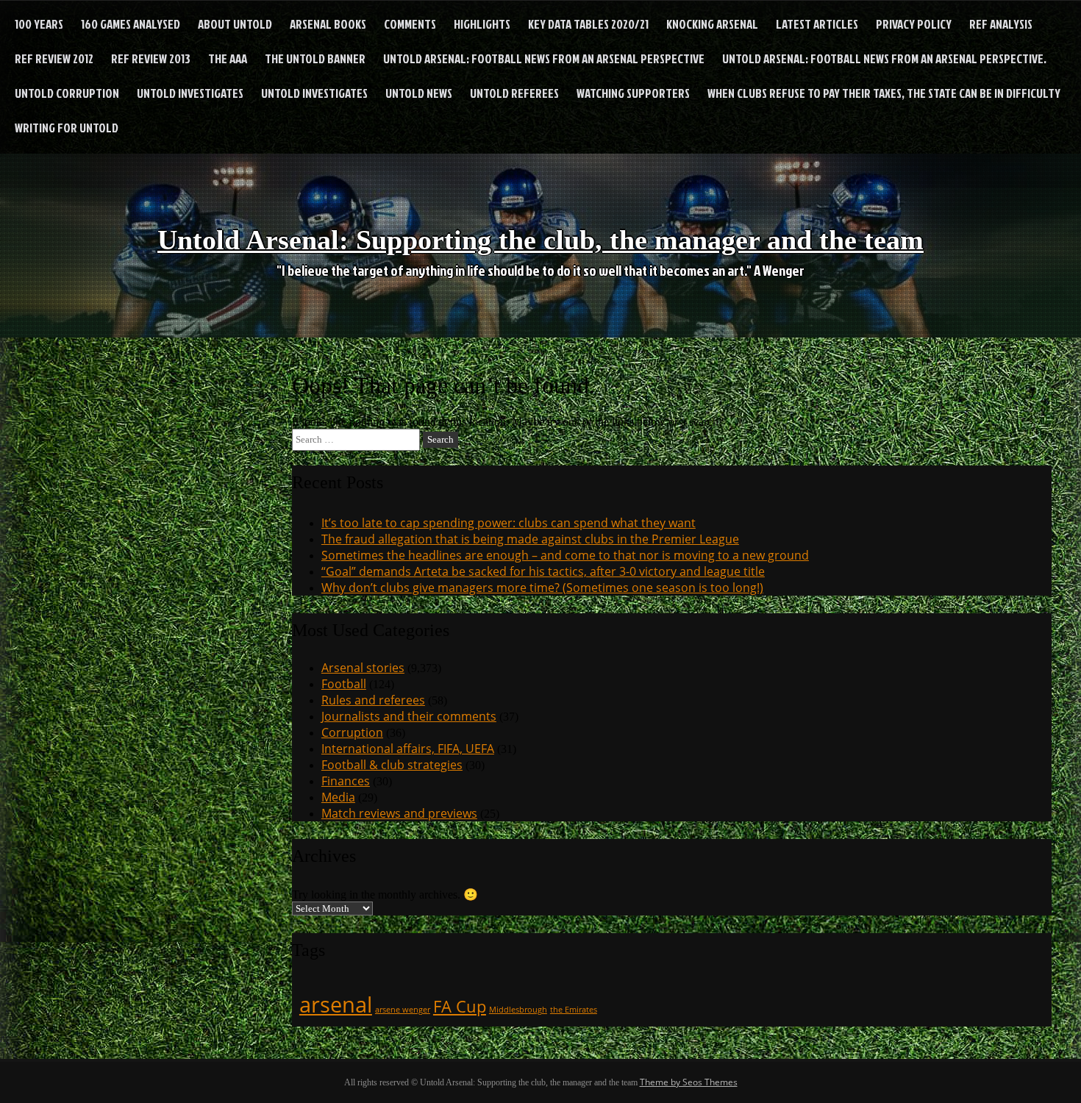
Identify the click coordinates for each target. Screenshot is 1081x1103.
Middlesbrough (518, 1009)
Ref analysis (1000, 23)
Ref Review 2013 (150, 58)
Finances (345, 781)
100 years (39, 23)
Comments (410, 23)
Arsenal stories (362, 668)
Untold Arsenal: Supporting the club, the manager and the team (540, 239)
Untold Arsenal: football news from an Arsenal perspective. (884, 58)
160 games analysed (130, 23)
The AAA (227, 58)
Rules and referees (373, 700)
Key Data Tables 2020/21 (588, 23)
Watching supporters (633, 93)
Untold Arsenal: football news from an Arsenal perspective (543, 58)
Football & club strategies (392, 765)
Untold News (418, 93)
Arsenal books (328, 23)
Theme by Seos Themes (689, 1082)
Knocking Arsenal (712, 23)
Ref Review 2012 (54, 58)
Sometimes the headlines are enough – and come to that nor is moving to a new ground (565, 555)
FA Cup (459, 1006)
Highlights (482, 23)
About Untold (235, 23)
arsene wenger (402, 1009)
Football (343, 684)
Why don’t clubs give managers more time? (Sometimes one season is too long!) (542, 587)
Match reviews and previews (399, 813)
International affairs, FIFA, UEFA (407, 748)
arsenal (335, 1004)
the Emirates (573, 1009)
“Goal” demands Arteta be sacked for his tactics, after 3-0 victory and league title (543, 571)
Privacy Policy (914, 23)
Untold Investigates (190, 93)
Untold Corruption (67, 93)
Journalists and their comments (408, 716)
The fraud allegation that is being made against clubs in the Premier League (530, 539)
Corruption (352, 732)
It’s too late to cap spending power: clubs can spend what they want (508, 523)
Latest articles (817, 23)
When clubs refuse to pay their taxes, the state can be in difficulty (883, 93)
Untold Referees (514, 93)
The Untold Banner (315, 58)
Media (338, 797)
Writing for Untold (66, 127)
